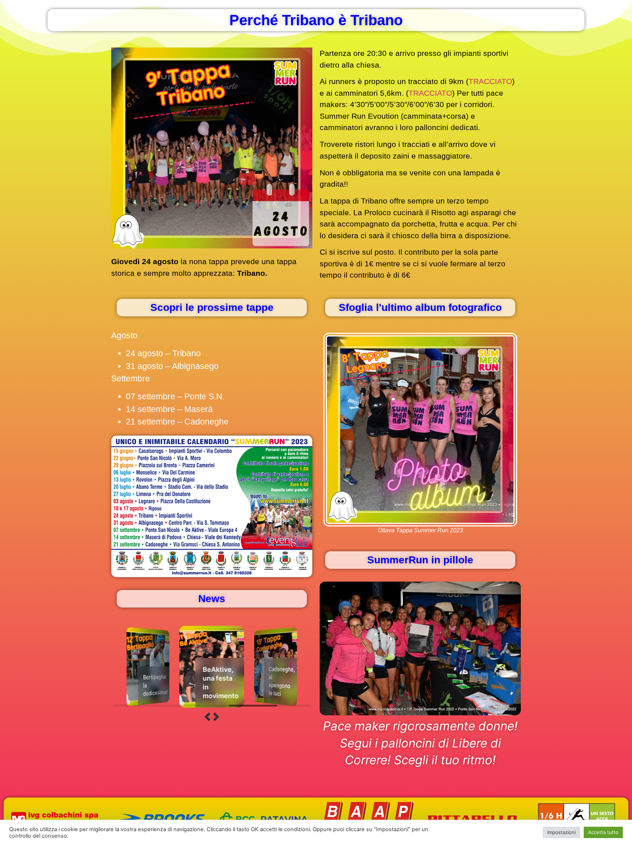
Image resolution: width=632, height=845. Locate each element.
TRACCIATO (490, 81)
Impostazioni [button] (561, 832)
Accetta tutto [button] (603, 832)
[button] (207, 717)
